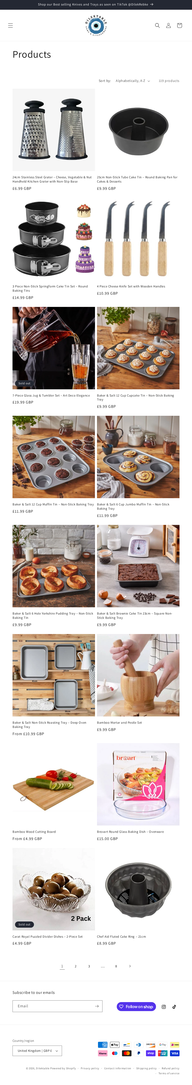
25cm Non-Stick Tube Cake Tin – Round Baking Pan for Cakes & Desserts (137, 179)
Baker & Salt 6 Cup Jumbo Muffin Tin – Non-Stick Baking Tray (133, 506)
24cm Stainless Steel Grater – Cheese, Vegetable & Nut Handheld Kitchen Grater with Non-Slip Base (52, 179)
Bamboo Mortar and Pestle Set (119, 723)
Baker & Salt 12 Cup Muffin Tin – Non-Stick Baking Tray (53, 504)
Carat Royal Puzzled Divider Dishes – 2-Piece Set (47, 937)
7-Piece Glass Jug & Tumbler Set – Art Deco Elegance (51, 396)
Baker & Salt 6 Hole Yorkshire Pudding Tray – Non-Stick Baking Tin (52, 616)
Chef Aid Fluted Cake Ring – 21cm (121, 937)
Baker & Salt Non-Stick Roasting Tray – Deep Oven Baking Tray (49, 725)
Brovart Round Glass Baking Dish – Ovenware (130, 832)
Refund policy (171, 1068)
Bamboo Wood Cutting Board (34, 832)
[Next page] (129, 966)
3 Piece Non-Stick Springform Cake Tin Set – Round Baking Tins (50, 288)
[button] (10, 25)
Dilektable (43, 1068)
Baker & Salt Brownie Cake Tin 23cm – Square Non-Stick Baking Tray (134, 616)
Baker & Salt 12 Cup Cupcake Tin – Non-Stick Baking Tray (135, 398)
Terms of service (169, 1073)
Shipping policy (146, 1068)
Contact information (117, 1068)
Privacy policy (90, 1068)
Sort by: (105, 80)
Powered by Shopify (63, 1068)
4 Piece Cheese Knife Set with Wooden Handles (131, 286)
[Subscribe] (96, 1006)
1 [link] (62, 966)
